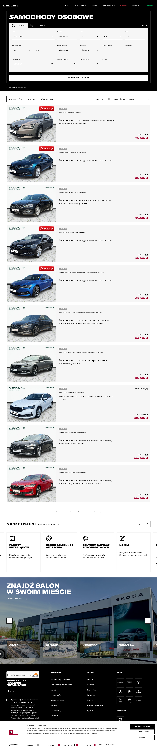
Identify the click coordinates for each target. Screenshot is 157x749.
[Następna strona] (100, 511)
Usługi (94, 5)
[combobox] (33, 36)
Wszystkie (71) (15, 99)
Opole (90, 680)
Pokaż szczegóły (106, 745)
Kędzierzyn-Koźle (95, 705)
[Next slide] (148, 524)
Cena (82, 32)
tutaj (36, 718)
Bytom (90, 711)
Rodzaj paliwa (62, 45)
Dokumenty (55, 711)
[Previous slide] (140, 524)
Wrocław (91, 695)
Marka (14, 32)
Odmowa (142, 737)
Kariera (123, 5)
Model (59, 32)
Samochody (80, 5)
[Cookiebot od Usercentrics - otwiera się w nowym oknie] (13, 745)
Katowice (91, 690)
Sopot (90, 700)
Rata (126, 32)
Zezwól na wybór (142, 732)
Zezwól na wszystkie (142, 726)
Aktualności (109, 5)
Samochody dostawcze (61, 685)
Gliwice (90, 685)
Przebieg (83, 45)
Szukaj (105, 59)
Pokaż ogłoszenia (78, 78)
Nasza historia (57, 700)
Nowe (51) (31, 99)
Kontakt (136, 5)
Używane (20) (47, 99)
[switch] (58, 745)
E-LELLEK (149, 5)
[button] (113, 50)
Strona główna (11, 87)
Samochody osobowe (60, 680)
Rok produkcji (16, 45)
